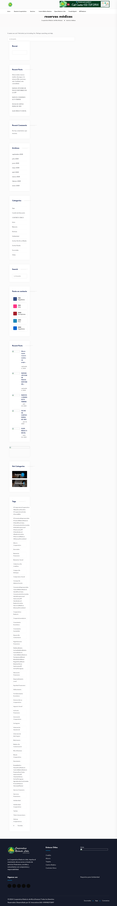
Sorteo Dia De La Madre (19, 241)
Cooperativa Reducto (17, 613)
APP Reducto (82, 11)
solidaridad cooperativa (17, 806)
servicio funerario (18, 790)
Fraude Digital (72, 11)
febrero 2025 (16, 181)
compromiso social (19, 576)
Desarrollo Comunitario (17, 636)
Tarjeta (48, 862)
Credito (48, 855)
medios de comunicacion (17, 745)
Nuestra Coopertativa (20, 11)
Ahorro (48, 858)
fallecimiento (17, 689)
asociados (16, 549)
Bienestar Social (18, 560)
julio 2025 (15, 159)
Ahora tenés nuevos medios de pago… (23, 357)
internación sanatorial (16, 728)
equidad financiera (19, 685)
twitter (15, 811)
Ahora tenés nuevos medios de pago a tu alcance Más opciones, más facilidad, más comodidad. (19, 79)
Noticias (14, 231)
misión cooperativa (17, 756)
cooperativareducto (19, 618)
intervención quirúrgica (17, 735)
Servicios (32, 11)
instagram (16, 723)
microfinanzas (17, 750)
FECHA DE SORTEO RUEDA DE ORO (24, 415)
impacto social (17, 706)
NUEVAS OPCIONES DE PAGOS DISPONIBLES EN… (24, 379)
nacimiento (16, 761)
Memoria (14, 227)
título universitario (19, 815)
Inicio (8, 11)
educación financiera (16, 674)
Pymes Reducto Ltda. (60, 11)
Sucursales (15, 250)
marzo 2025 (16, 177)
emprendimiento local (18, 680)
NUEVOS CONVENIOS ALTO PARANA (24, 399)
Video (14, 255)
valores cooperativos (17, 820)
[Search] (72, 39)
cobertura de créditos (17, 565)
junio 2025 (15, 163)
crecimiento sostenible (17, 630)
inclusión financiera (16, 712)
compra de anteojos (16, 571)
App (13, 208)
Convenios (105, 901)
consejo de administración (17, 582)
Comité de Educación (18, 213)
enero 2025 (15, 185)
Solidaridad (15, 236)
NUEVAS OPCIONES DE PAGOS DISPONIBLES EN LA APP (19, 90)
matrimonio (16, 740)
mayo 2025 (15, 168)
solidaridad (17, 800)
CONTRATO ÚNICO (18, 217)
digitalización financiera (17, 643)
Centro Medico (51, 865)
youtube (20, 825)
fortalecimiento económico (18, 695)
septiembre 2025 (17, 154)
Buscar (15, 46)
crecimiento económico (17, 623)
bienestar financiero (16, 554)
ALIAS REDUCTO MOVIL (19, 111)
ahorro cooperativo (17, 544)
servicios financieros (16, 795)
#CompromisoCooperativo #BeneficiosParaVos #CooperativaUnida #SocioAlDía (21, 511)
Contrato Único (51, 868)
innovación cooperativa (17, 718)
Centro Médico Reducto (45, 11)
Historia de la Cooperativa (17, 701)
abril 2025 (15, 172)
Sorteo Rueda (16, 245)
